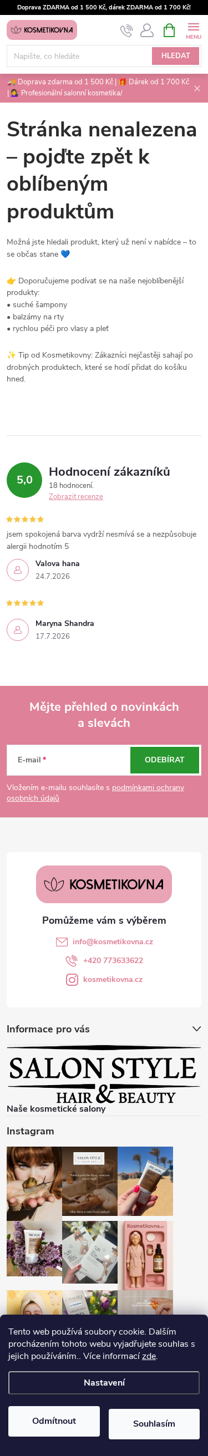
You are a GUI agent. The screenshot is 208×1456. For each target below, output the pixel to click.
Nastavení (104, 1383)
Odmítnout (54, 1421)
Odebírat (165, 760)
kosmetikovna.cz (113, 979)
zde (149, 1356)
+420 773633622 (113, 960)
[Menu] (193, 29)
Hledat (175, 56)
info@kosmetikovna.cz (113, 941)
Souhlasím (154, 1424)
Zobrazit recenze (76, 497)
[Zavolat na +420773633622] (127, 30)
